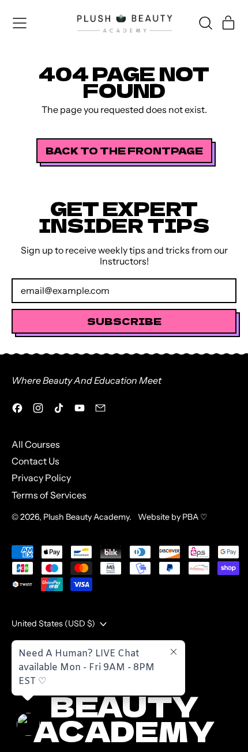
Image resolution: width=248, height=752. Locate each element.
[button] (205, 23)
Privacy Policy (41, 477)
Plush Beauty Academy (86, 517)
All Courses (36, 444)
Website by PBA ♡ (173, 517)
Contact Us (35, 461)
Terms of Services (49, 495)
